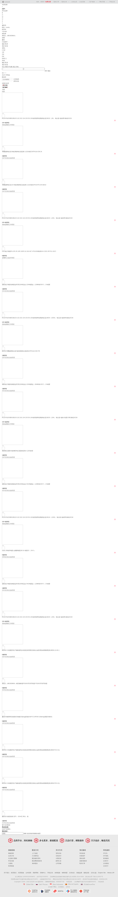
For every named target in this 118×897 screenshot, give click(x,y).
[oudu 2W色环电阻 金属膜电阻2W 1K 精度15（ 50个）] (12, 534)
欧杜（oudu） (6, 27)
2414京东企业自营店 (8, 291)
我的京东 (64, 2)
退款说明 (82, 858)
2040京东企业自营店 (8, 690)
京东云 (68, 887)
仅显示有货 (5, 83)
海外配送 (35, 863)
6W (3, 56)
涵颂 (3, 38)
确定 (3, 44)
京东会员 (74, 2)
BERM (4, 29)
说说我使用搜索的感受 (34, 833)
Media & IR (110, 873)
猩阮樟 (4, 33)
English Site (102, 873)
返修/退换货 (83, 861)
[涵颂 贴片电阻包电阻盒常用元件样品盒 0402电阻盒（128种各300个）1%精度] (12, 468)
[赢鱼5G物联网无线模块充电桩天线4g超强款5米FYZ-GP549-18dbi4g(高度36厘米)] (12, 701)
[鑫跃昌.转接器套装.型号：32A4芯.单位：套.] (12, 800)
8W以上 (4, 58)
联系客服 (11, 866)
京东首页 (7, 2)
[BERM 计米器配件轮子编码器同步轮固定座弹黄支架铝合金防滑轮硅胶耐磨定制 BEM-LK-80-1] (12, 634)
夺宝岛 (105, 853)
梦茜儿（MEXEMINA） (9, 35)
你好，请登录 (40, 2)
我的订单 (56, 2)
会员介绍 (11, 856)
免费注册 (48, 2)
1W (3, 52)
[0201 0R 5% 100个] (3, 249)
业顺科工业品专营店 (8, 258)
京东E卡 (105, 861)
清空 (46, 71)
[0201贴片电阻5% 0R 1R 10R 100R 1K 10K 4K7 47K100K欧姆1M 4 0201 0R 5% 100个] (12, 235)
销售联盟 (64, 873)
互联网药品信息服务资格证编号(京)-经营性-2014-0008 (67, 876)
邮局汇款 (58, 861)
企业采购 (82, 2)
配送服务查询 (36, 858)
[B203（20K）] (3, 215)
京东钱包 (61, 887)
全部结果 (4, 4)
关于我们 (6, 873)
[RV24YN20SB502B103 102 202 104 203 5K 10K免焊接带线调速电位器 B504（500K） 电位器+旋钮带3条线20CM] (12, 302)
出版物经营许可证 (45, 879)
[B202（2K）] (3, 116)
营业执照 (101, 882)
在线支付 (58, 856)
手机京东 (112, 2)
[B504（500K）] (3, 315)
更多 (3, 46)
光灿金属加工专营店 (8, 125)
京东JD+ (106, 866)
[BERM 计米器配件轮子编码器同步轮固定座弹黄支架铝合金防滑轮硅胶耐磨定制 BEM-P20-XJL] (12, 767)
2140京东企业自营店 (8, 823)
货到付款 (16, 81)
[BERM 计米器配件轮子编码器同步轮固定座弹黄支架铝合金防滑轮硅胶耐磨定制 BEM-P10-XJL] (12, 734)
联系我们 (14, 873)
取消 (6, 44)
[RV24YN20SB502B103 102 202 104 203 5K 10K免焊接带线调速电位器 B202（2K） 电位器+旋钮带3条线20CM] (12, 102)
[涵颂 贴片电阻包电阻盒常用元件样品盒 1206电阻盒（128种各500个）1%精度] (12, 268)
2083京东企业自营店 (8, 557)
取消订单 (82, 863)
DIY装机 (105, 856)
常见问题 (11, 861)
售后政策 (82, 853)
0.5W (3, 50)
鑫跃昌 (4, 25)
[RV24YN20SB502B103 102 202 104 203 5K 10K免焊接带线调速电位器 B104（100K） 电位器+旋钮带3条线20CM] (12, 501)
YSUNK (4, 31)
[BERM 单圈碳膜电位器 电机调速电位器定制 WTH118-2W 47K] (12, 335)
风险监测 (79, 873)
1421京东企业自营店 (8, 723)
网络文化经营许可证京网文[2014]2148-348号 (67, 879)
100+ (3, 123)
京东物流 (16, 79)
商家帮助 (35, 873)
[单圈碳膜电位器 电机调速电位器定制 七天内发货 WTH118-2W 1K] (12, 135)
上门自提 (35, 853)
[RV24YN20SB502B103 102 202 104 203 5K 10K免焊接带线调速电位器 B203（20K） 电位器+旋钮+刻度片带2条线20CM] (12, 401)
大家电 (10, 863)
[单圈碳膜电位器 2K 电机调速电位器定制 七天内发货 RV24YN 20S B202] (12, 169)
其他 (3, 60)
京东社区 (72, 873)
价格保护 (82, 856)
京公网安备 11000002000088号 (25, 876)
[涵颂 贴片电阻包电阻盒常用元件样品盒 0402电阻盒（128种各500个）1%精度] (12, 568)
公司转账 (58, 863)
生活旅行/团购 (12, 858)
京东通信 (106, 863)
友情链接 (57, 873)
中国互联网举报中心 (72, 891)
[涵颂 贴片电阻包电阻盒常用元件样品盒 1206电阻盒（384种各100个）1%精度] (12, 368)
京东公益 (93, 873)
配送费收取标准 (37, 861)
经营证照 (69, 882)
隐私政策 (86, 873)
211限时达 (35, 856)
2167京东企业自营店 (8, 158)
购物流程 (11, 853)
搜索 (25, 833)
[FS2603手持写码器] (3, 681)
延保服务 (106, 858)
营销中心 (43, 873)
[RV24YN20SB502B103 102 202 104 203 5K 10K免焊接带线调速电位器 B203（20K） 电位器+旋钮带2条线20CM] (12, 601)
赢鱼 (3, 40)
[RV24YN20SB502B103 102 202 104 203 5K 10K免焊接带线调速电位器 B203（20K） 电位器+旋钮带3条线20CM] (12, 202)
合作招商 (28, 873)
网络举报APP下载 (85, 891)
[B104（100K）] (3, 515)
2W (3, 54)
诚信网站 (59, 891)
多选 (6, 46)
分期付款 (58, 858)
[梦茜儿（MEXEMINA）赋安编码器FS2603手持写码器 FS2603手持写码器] (12, 667)
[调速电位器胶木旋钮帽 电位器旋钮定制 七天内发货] (12, 435)
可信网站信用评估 (33, 891)
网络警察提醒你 (46, 891)
